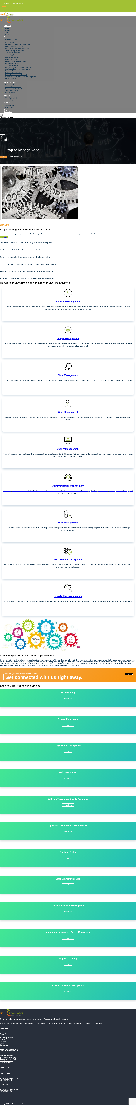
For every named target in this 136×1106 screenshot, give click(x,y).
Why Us (7, 95)
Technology (9, 100)
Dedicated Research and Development (18, 44)
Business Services (11, 39)
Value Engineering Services (14, 50)
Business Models (10, 82)
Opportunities (9, 107)
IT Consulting (9, 42)
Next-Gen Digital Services (14, 46)
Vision (7, 32)
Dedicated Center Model (13, 89)
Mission (7, 30)
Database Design (11, 71)
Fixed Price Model (11, 85)
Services (7, 37)
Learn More (4, 237)
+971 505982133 (6, 1091)
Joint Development (11, 90)
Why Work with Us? (11, 98)
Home (3, 157)
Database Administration (13, 73)
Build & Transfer (10, 92)
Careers (7, 103)
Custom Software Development (15, 61)
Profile (7, 28)
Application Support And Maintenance (17, 69)
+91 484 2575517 (6, 1080)
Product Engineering (12, 57)
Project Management (12, 59)
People (7, 34)
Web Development (11, 65)
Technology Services (12, 55)
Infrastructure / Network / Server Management (20, 77)
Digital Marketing (11, 78)
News (6, 110)
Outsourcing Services (12, 52)
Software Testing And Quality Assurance (18, 67)
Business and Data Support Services (17, 48)
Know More (68, 698)
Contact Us (8, 112)
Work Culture (9, 105)
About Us (7, 26)
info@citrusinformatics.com (13, 3)
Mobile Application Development (16, 75)
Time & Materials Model (13, 87)
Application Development (13, 63)
